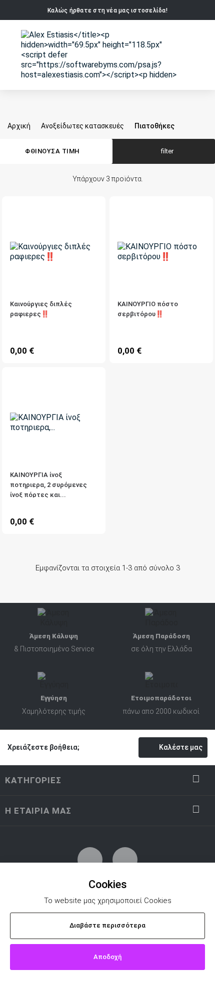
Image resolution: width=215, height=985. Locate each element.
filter (167, 151)
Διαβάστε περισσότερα (108, 925)
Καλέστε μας (180, 747)
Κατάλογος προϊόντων (14, 55)
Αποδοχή (108, 957)
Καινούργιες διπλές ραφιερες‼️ (41, 309)
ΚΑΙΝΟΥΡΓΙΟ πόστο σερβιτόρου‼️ (148, 309)
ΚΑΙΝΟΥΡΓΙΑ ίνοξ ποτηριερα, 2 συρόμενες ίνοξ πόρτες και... (48, 484)
